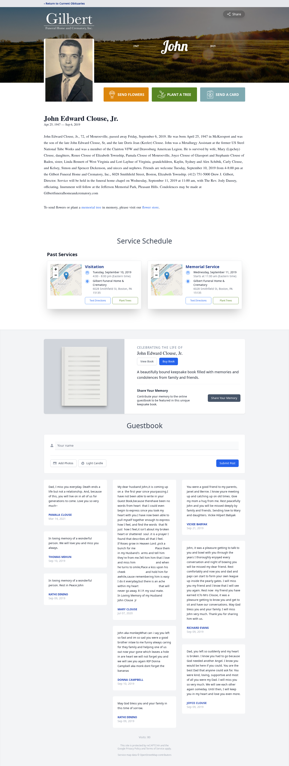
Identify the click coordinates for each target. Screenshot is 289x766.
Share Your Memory (224, 398)
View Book (147, 361)
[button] (66, 276)
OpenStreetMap (148, 755)
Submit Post (227, 463)
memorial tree (91, 207)
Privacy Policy (133, 748)
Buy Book (169, 361)
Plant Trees (125, 300)
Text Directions (98, 300)
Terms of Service (155, 748)
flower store (150, 207)
